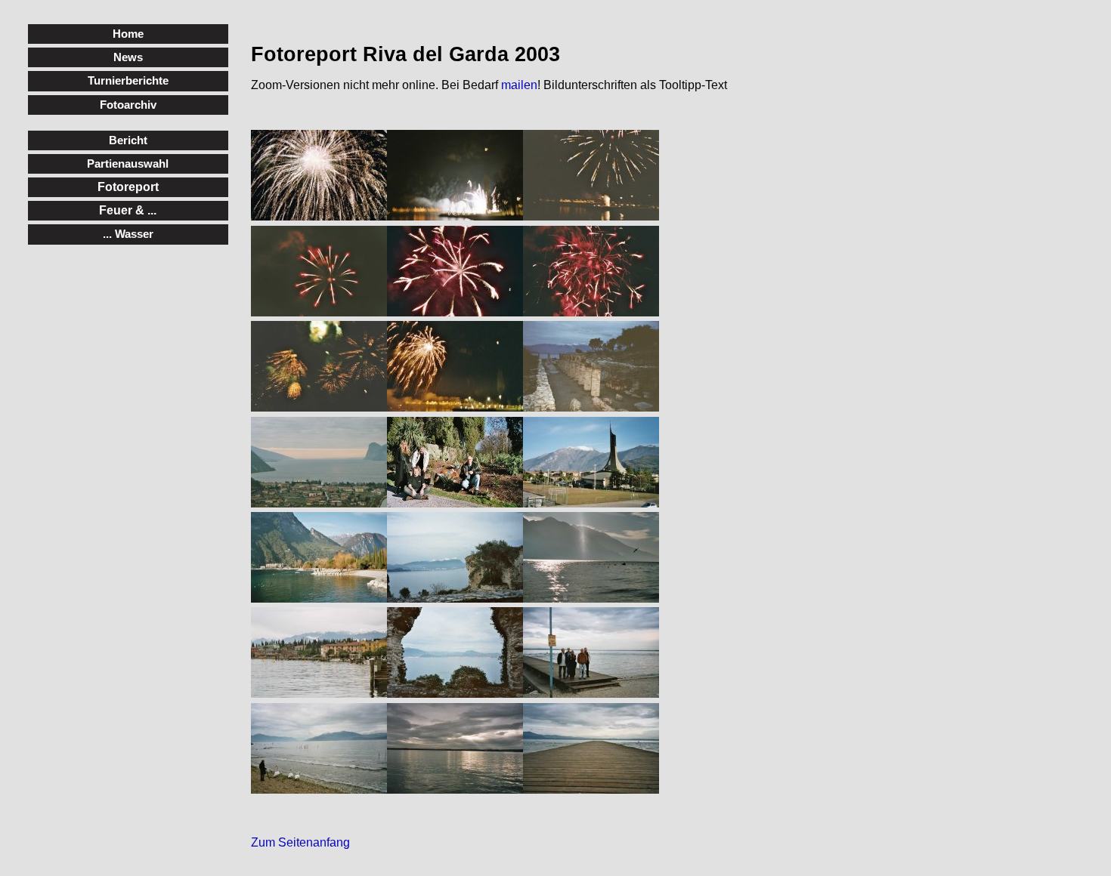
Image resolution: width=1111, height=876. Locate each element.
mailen (519, 85)
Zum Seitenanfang (300, 842)
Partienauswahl (128, 163)
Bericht (128, 140)
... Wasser (128, 233)
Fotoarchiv (128, 104)
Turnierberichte (128, 80)
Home (128, 33)
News (128, 57)
